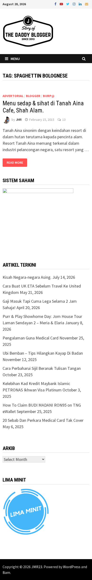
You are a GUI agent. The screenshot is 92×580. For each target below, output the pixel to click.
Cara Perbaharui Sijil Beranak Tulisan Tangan (42, 368)
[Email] (86, 3)
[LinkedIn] (81, 3)
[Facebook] (56, 3)
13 (64, 119)
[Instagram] (74, 3)
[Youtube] (62, 3)
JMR (19, 119)
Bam (6, 572)
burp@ (48, 96)
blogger (33, 96)
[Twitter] (68, 3)
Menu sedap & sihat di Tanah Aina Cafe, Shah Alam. (43, 107)
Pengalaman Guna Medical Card (31, 338)
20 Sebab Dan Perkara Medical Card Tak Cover (43, 420)
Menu (15, 58)
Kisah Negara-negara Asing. (27, 277)
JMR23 (36, 566)
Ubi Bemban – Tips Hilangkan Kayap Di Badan (43, 353)
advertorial (13, 96)
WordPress (71, 566)
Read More (15, 163)
